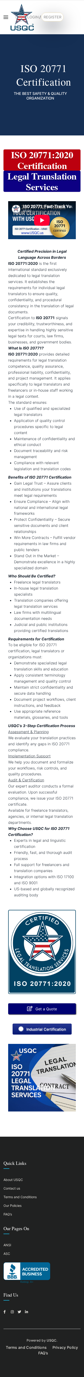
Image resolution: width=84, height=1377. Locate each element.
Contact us (12, 1188)
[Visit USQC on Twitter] (20, 1312)
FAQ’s (8, 1214)
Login (33, 17)
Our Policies (12, 1206)
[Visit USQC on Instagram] (13, 1312)
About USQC (13, 1180)
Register (52, 17)
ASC (7, 1254)
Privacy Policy (65, 1347)
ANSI (7, 1245)
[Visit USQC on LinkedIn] (27, 1312)
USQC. (52, 1340)
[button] (42, 1008)
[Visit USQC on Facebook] (6, 1312)
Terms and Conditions (20, 1197)
